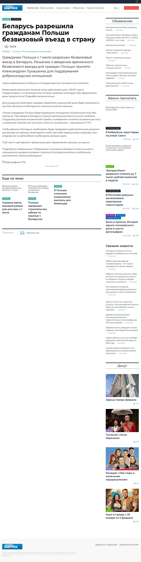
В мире (6, 19)
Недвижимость (113, 218)
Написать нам (32, 233)
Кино (109, 510)
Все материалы (131, 8)
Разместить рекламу (129, 545)
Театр (109, 396)
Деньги (110, 166)
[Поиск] (137, 2)
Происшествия (47, 8)
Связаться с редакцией (106, 545)
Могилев (120, 215)
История (110, 215)
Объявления (78, 8)
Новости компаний (95, 8)
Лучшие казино (63, 8)
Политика (16, 19)
